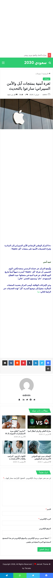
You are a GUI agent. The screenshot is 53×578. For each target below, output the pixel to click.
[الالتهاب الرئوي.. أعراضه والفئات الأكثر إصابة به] (13, 447)
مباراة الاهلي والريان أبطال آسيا (39, 431)
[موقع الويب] (33, 399)
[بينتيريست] (23, 362)
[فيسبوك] (48, 362)
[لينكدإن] (35, 362)
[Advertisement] (26, 26)
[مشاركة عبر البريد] (4, 362)
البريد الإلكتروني (44, 519)
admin (45, 95)
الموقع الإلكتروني (45, 528)
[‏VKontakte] (11, 362)
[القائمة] (3, 63)
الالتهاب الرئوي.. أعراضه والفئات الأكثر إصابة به (16, 457)
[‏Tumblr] (29, 362)
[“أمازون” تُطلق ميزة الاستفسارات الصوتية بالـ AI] (13, 422)
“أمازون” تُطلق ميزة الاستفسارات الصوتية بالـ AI (15, 432)
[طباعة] (48, 368)
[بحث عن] (49, 63)
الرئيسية (45, 74)
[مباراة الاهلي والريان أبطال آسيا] (39, 422)
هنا (38, 292)
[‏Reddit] (17, 362)
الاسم (48, 509)
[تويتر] (42, 362)
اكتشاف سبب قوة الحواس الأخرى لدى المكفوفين (41, 457)
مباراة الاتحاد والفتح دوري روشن (35, 55)
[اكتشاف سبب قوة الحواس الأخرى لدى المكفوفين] (39, 447)
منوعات (38, 74)
